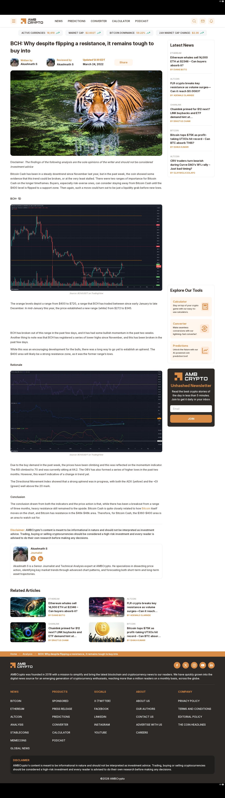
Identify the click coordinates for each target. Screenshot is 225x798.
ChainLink (53, 624)
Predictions (76, 21)
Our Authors (145, 708)
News (59, 21)
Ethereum (53, 599)
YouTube (100, 732)
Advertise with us (149, 724)
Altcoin (131, 599)
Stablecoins (19, 732)
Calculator (121, 21)
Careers (142, 732)
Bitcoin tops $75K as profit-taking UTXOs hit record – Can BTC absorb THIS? (143, 632)
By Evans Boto (56, 615)
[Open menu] (13, 21)
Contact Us (145, 716)
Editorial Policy (190, 716)
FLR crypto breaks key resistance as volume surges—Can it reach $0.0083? (141, 607)
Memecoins (18, 740)
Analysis (16, 724)
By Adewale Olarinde (139, 615)
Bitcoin (146, 508)
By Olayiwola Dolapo (182, 173)
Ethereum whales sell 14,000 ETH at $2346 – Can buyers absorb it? (63, 607)
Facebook (101, 708)
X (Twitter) (102, 701)
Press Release (62, 708)
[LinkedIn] (40, 558)
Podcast (141, 21)
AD (220, 1)
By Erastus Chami (58, 640)
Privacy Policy (189, 701)
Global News (20, 748)
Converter (99, 21)
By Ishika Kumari (136, 640)
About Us (143, 701)
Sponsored (60, 701)
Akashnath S (29, 64)
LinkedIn (100, 716)
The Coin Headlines (192, 724)
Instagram (102, 724)
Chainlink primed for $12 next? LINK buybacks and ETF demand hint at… (65, 632)
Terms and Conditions (194, 708)
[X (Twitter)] (33, 558)
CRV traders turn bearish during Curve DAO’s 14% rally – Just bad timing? (190, 164)
